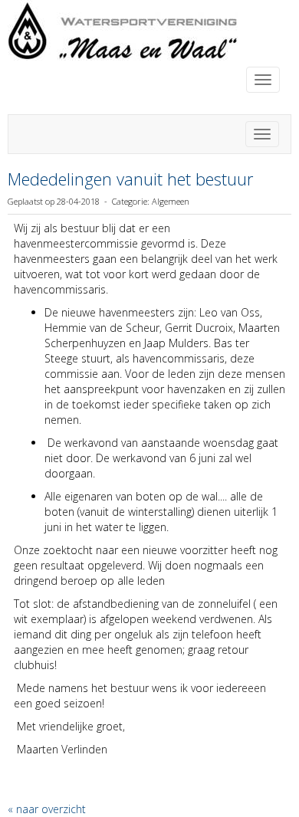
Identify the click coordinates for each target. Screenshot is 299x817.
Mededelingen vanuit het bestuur (130, 178)
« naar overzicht (47, 809)
